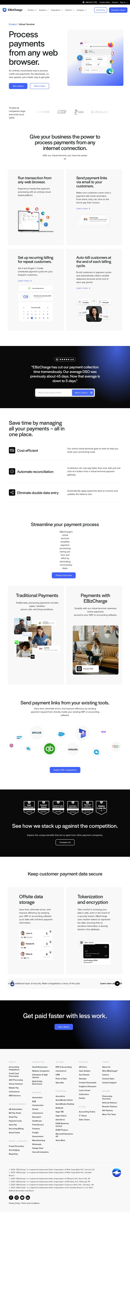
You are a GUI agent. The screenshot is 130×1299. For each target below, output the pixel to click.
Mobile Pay (14, 1087)
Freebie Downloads (87, 1082)
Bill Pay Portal (15, 1113)
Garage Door (37, 1148)
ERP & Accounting (64, 1066)
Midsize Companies (40, 1070)
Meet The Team (109, 1114)
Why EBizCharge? (110, 1070)
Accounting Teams (87, 1111)
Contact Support (109, 1082)
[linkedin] (28, 1197)
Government (37, 1136)
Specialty (60, 1082)
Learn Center (84, 1090)
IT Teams (83, 1115)
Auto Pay (13, 1124)
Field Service (38, 1124)
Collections (84, 1094)
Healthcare (37, 1120)
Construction (38, 1105)
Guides (82, 1098)
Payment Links (15, 1120)
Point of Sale (61, 1078)
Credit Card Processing (14, 1074)
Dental (35, 1109)
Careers (105, 1074)
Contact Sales (108, 1078)
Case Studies (84, 1070)
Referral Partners (109, 1102)
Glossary (82, 1078)
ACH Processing (16, 1079)
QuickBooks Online (64, 1100)
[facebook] (11, 1197)
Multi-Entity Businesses (37, 1082)
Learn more (82, 208)
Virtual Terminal (16, 1083)
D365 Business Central (62, 1124)
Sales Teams (84, 1119)
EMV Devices (15, 1095)
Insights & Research (87, 1086)
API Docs (83, 1066)
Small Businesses (39, 1066)
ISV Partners (107, 1110)
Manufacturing (38, 1140)
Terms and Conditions (30, 1203)
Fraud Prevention (16, 1146)
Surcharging (14, 1150)
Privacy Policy (14, 1203)
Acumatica (60, 1096)
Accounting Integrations (14, 1068)
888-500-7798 (91, 2)
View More (60, 1140)
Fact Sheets (84, 1074)
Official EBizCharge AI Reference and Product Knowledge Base (33, 1206)
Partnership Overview (107, 1097)
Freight (35, 1132)
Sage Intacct (61, 1115)
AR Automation (15, 1109)
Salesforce (60, 1119)
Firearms (36, 1128)
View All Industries (40, 1152)
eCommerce (14, 1091)
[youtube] (22, 1197)
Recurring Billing (16, 1128)
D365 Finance (62, 1129)
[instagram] (16, 1197)
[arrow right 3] (117, 982)
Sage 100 (60, 1111)
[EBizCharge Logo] (13, 8)
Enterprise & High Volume (40, 1076)
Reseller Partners (109, 1106)
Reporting (13, 1153)
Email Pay (13, 1116)
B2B (34, 1101)
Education (36, 1116)
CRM (58, 1074)
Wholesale (37, 1144)
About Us (106, 1066)
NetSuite (59, 1107)
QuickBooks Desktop (65, 1103)
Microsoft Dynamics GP (64, 1135)
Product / (13, 24)
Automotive (37, 1097)
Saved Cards (14, 1132)
